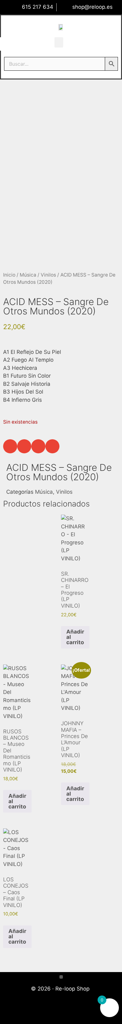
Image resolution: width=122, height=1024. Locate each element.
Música (28, 275)
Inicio (9, 275)
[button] (58, 42)
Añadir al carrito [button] (75, 637)
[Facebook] (51, 1012)
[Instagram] (70, 1012)
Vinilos (48, 275)
